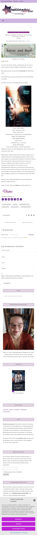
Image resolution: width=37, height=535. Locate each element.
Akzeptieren (18, 519)
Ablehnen (18, 524)
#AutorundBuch (12, 32)
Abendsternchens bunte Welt (20, 493)
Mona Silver (4, 234)
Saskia (17, 185)
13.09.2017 (28, 41)
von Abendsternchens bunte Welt (15, 41)
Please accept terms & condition (13, 472)
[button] (34, 500)
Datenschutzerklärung (15, 532)
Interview (22, 71)
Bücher (15, 204)
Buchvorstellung (24, 32)
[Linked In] (33, 215)
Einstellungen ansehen (18, 528)
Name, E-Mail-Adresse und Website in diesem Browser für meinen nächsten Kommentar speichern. (17, 277)
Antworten (31, 234)
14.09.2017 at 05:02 (14, 234)
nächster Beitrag (27, 222)
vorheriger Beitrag (10, 222)
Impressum (25, 532)
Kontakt (21, 1)
